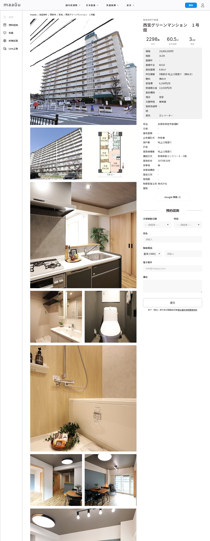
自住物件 (43, 14)
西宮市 (53, 14)
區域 (61, 14)
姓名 (145, 233)
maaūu (33, 14)
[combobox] (157, 224)
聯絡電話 (147, 248)
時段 (176, 218)
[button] (83, 72)
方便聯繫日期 (150, 218)
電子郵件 (147, 262)
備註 (145, 277)
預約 (191, 5)
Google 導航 (171, 197)
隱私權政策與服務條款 (187, 309)
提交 (172, 303)
